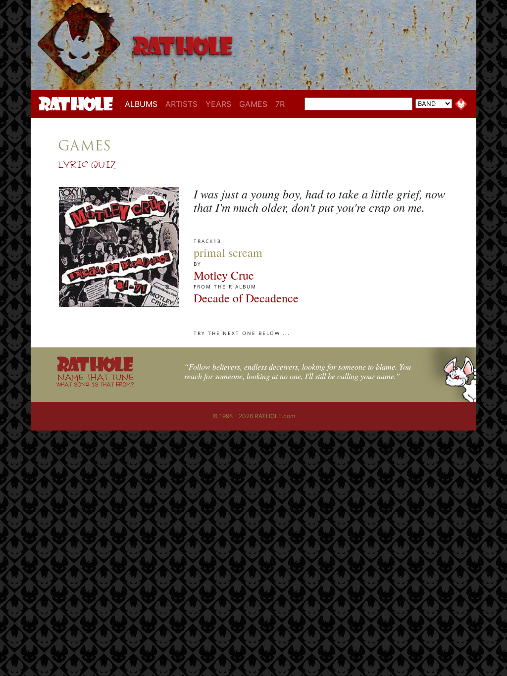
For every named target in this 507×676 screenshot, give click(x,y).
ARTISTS (181, 104)
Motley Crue (224, 275)
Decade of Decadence (246, 298)
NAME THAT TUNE (95, 379)
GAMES (253, 104)
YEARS (218, 104)
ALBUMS (143, 103)
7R (280, 104)
